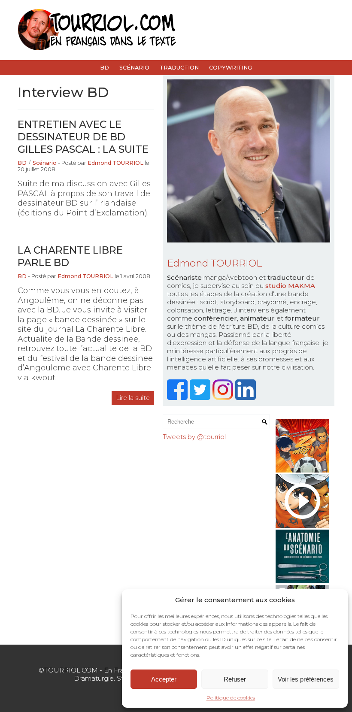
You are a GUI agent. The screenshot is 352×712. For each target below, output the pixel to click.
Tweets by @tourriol (194, 437)
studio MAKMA (290, 286)
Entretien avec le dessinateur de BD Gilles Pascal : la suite (83, 136)
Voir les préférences (306, 679)
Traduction (179, 67)
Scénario (134, 67)
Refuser (235, 679)
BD (104, 67)
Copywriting (230, 67)
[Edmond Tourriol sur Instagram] (223, 398)
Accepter (163, 679)
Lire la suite (133, 398)
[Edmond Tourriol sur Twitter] (201, 398)
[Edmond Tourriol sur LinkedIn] (246, 398)
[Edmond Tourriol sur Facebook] (178, 398)
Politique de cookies (230, 697)
